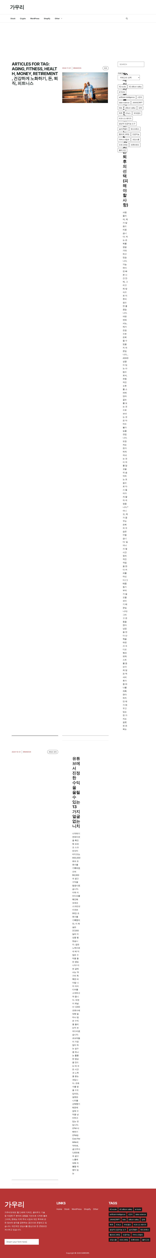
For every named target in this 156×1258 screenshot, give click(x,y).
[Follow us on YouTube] (145, 18)
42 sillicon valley (135, 87)
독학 (120, 113)
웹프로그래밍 (124, 134)
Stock (13, 18)
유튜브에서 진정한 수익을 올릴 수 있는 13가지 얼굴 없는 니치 (76, 792)
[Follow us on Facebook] (131, 18)
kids (120, 108)
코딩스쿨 (135, 140)
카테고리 (122, 73)
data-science (124, 103)
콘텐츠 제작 (53, 752)
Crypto (23, 18)
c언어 (140, 97)
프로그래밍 (123, 145)
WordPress (34, 18)
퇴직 (105, 68)
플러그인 (122, 150)
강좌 (140, 108)
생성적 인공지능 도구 (127, 124)
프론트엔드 (135, 145)
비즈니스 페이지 (125, 118)
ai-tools (122, 92)
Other (57, 18)
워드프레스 (135, 129)
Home (59, 1209)
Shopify (47, 18)
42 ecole (122, 87)
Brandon (77, 68)
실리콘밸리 (123, 129)
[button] (127, 19)
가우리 (17, 7)
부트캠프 (137, 113)
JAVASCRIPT (137, 103)
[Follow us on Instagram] (140, 18)
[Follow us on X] (136, 18)
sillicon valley (130, 108)
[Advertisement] (78, 40)
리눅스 (128, 113)
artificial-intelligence (127, 97)
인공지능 (135, 134)
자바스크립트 (124, 140)
